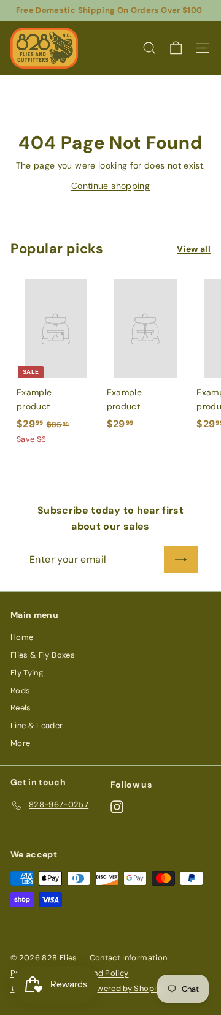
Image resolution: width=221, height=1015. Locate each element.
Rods (20, 690)
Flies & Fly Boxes (42, 655)
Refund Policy (103, 973)
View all (194, 248)
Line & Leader (36, 725)
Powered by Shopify (125, 988)
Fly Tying (26, 672)
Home (21, 637)
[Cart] (175, 48)
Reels (20, 707)
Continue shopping (110, 185)
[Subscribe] (181, 559)
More (20, 743)
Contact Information (129, 957)
